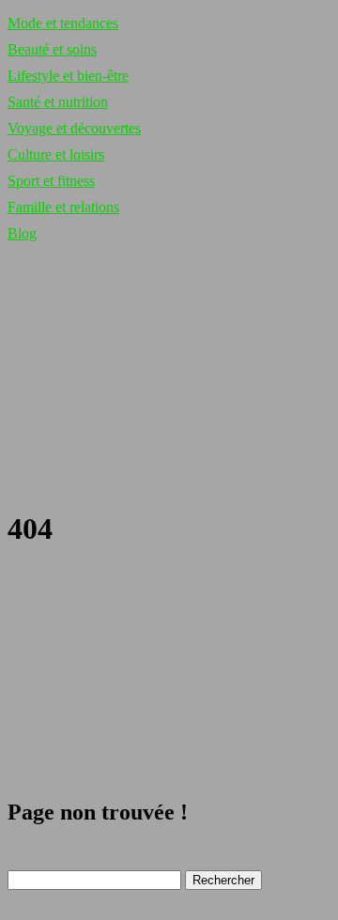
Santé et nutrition (58, 102)
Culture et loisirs (56, 154)
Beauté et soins (52, 49)
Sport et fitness (51, 181)
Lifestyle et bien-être (68, 76)
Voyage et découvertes (74, 128)
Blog (22, 233)
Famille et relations (63, 207)
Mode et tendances (63, 23)
